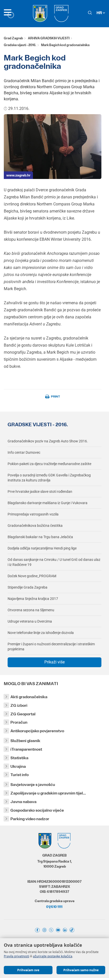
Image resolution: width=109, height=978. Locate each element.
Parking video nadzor (29, 819)
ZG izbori (18, 705)
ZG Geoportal (22, 714)
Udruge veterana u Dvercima (30, 621)
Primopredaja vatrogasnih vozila (33, 514)
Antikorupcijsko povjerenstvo (37, 731)
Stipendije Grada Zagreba (27, 587)
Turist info (19, 775)
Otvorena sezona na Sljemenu (31, 610)
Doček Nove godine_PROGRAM (32, 576)
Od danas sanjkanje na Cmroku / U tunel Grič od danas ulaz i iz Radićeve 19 (54, 562)
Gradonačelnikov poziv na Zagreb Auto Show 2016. (48, 441)
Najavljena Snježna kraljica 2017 (33, 599)
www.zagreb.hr (18, 175)
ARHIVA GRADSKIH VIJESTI (48, 38)
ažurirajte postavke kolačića (52, 956)
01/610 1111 (54, 907)
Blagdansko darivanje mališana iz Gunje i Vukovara (47, 503)
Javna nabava (23, 802)
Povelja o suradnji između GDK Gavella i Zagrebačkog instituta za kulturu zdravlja (49, 477)
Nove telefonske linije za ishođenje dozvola (41, 633)
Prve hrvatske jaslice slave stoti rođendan (40, 492)
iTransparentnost (26, 749)
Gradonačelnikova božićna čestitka (35, 526)
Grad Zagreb (13, 38)
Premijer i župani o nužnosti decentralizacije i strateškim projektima (51, 646)
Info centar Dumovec (24, 452)
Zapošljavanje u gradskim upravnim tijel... (48, 793)
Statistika (19, 758)
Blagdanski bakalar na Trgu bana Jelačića (40, 537)
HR (100, 13)
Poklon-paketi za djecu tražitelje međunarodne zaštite (49, 464)
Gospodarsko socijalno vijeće (37, 810)
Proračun (18, 722)
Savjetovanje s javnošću (32, 784)
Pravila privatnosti (16, 956)
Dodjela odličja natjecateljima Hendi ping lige (42, 548)
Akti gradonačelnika (28, 697)
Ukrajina (18, 766)
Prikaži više (54, 662)
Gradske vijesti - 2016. (20, 45)
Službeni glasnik (25, 741)
